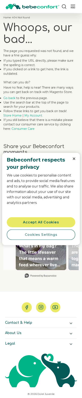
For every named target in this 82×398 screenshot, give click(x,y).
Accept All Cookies (41, 222)
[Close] (74, 158)
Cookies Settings (41, 235)
